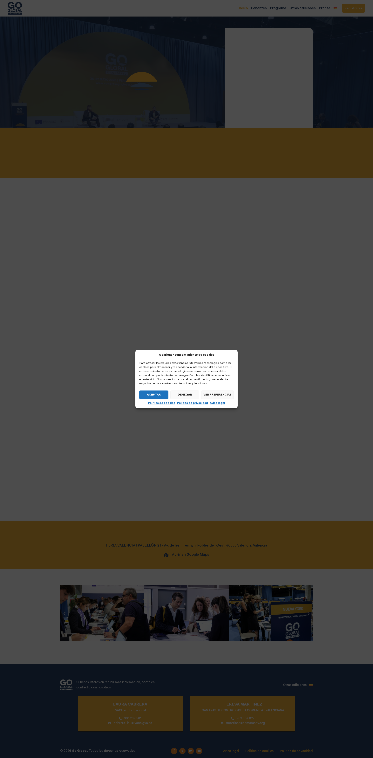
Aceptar (154, 394)
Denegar (185, 394)
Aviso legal (217, 403)
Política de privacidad (192, 403)
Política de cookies (161, 403)
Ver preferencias (217, 394)
